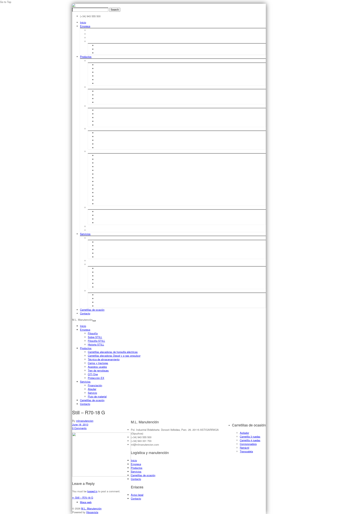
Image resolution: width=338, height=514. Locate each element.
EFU (98, 200)
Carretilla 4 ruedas (250, 440)
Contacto (85, 313)
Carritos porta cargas (107, 222)
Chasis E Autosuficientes (109, 215)
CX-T (98, 144)
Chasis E (100, 211)
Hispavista (92, 512)
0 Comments (79, 428)
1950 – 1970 (102, 49)
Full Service (102, 279)
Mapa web (86, 502)
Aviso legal (137, 495)
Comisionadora (248, 444)
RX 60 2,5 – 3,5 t (105, 76)
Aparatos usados (97, 151)
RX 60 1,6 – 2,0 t (105, 72)
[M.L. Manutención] (73, 6)
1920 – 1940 (102, 45)
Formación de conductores (110, 283)
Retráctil (244, 448)
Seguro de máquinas (107, 287)
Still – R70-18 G (82, 497)
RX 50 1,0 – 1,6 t (105, 64)
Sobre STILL (94, 34)
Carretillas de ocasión (92, 310)
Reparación (102, 268)
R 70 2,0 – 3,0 (103, 166)
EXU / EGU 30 (103, 192)
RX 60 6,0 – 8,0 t (105, 83)
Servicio (92, 264)
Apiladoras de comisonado (110, 117)
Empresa (85, 26)
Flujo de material (97, 290)
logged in (92, 491)
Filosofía (92, 30)
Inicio (83, 22)
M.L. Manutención (91, 508)
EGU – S (100, 196)
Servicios (85, 234)
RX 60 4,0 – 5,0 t (105, 79)
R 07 (98, 136)
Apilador (244, 433)
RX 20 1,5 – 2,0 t (105, 68)
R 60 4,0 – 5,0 (103, 163)
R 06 (98, 132)
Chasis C (100, 219)
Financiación (95, 238)
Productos (86, 56)
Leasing (100, 242)
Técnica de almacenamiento (103, 106)
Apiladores (101, 125)
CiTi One (92, 226)
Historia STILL (95, 41)
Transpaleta (246, 451)
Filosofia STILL (96, 37)
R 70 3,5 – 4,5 (103, 170)
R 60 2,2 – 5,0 (103, 159)
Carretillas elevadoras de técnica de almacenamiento (125, 110)
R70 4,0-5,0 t (103, 98)
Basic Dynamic (103, 245)
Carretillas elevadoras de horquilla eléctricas (112, 60)
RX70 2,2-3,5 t (104, 95)
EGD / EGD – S (104, 189)
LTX (98, 147)
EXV (98, 174)
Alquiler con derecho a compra (113, 249)
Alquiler (92, 260)
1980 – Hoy (102, 53)
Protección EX (95, 230)
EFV (98, 185)
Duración (100, 257)
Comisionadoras (104, 114)
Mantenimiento (103, 276)
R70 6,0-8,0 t (103, 102)
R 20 (98, 155)
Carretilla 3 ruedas (250, 436)
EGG (98, 181)
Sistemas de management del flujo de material (121, 298)
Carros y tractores (98, 128)
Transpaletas (102, 121)
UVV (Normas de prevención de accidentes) (120, 272)
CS (97, 203)
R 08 (98, 140)
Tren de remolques (98, 207)
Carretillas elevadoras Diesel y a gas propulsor (113, 87)
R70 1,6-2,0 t (103, 91)
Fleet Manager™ (104, 302)
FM (97, 177)
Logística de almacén (107, 294)
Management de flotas (108, 306)
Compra (100, 253)
